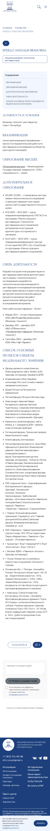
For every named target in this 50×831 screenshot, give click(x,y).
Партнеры (7, 781)
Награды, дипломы (11, 785)
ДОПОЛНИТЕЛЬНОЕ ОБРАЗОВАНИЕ (21, 92)
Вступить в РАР (35, 785)
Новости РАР (8, 798)
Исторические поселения (35, 768)
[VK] (35, 758)
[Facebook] (40, 758)
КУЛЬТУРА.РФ (35, 781)
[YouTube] (45, 758)
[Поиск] (39, 7)
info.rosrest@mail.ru (13, 760)
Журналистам (9, 802)
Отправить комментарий (23, 681)
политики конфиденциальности (18, 693)
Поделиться (19, 644)
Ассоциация (9, 767)
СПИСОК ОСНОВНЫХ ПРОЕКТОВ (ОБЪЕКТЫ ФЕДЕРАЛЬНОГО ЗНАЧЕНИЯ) (25, 102)
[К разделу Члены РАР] (6, 43)
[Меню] (45, 7)
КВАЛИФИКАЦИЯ (13, 82)
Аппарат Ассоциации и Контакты (12, 776)
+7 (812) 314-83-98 (13, 756)
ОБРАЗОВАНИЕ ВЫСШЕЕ (16, 87)
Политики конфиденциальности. (10, 826)
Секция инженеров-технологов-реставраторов (20, 59)
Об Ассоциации (10, 771)
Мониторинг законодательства (38, 776)
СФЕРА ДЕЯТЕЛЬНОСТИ (17, 96)
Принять (41, 823)
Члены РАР (21, 28)
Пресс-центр (10, 793)
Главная (7, 28)
